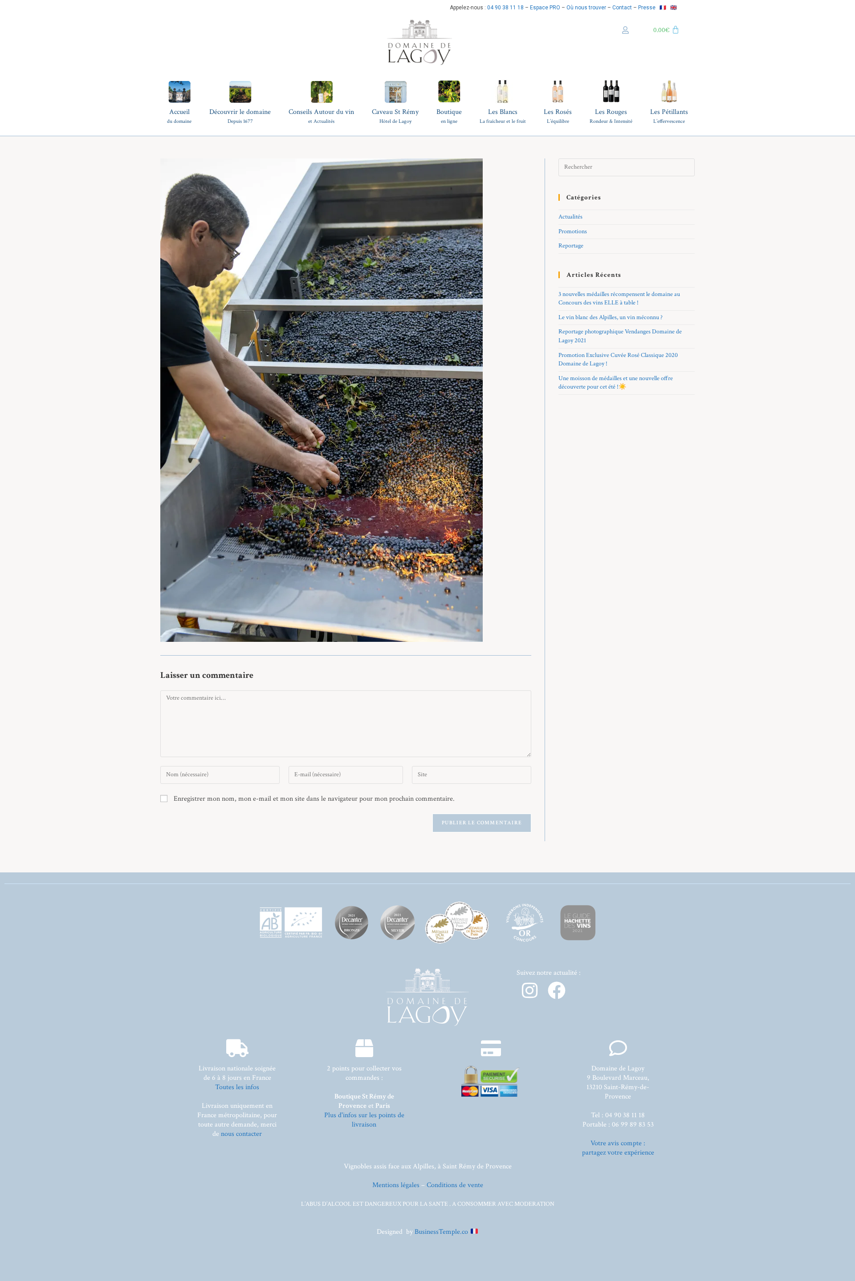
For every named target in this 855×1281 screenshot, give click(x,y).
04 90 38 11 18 (505, 7)
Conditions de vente (455, 1185)
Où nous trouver (586, 7)
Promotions (572, 231)
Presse (647, 7)
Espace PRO (545, 7)
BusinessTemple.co (441, 1231)
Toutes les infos (237, 1087)
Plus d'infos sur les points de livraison (364, 1120)
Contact (622, 7)
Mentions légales (395, 1185)
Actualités (570, 217)
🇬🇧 (673, 7)
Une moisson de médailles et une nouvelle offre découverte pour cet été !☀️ (615, 382)
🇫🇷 (663, 7)
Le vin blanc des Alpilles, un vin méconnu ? (610, 317)
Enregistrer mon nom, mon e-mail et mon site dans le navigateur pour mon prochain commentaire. (314, 798)
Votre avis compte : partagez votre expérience (618, 1148)
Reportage (570, 246)
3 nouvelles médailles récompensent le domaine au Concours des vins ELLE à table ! (619, 298)
